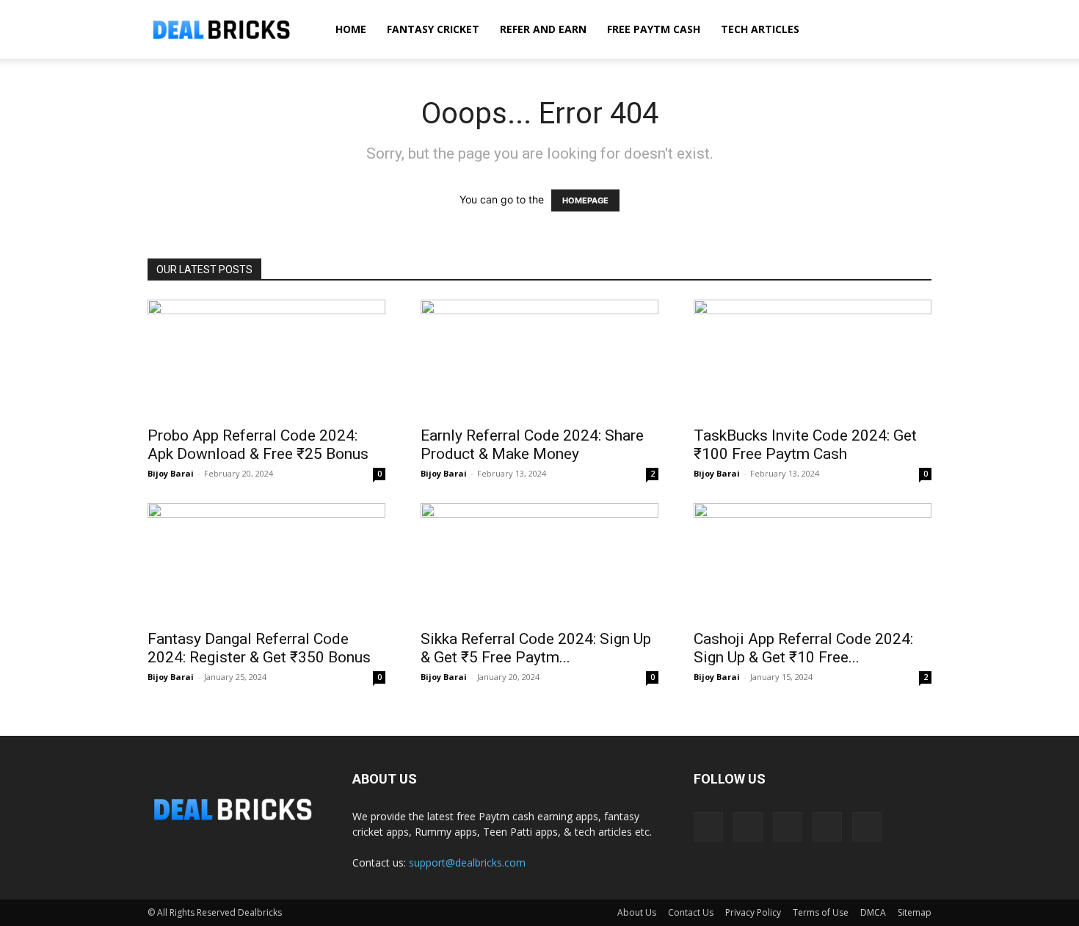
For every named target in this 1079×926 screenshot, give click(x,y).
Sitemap (914, 912)
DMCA (873, 912)
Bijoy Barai (171, 473)
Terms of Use (821, 912)
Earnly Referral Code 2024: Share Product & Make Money (532, 445)
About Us (636, 912)
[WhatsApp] (867, 827)
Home (350, 29)
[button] (913, 30)
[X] (827, 827)
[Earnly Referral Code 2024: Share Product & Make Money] (539, 358)
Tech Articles (760, 29)
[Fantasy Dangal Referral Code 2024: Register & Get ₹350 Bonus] (266, 562)
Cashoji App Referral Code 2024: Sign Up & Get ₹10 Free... (803, 648)
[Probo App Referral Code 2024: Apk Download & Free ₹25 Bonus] (266, 358)
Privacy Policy (753, 912)
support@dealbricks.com (467, 862)
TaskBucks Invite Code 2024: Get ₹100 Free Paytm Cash (805, 445)
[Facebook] (708, 827)
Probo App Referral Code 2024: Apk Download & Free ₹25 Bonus (258, 445)
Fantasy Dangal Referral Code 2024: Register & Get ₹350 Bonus (259, 648)
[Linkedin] (748, 827)
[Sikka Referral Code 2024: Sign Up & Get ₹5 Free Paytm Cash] (539, 562)
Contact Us (690, 912)
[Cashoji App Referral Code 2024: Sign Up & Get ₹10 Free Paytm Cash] (812, 562)
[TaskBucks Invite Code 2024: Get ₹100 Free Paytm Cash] (812, 358)
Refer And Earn (543, 29)
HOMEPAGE (585, 200)
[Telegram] (787, 827)
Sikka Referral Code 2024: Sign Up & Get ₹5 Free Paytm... (536, 648)
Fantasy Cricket (433, 29)
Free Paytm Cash (653, 29)
